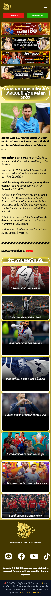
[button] (45, 6)
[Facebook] (21, 556)
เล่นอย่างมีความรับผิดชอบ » (31, 592)
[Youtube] (34, 556)
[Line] (8, 556)
